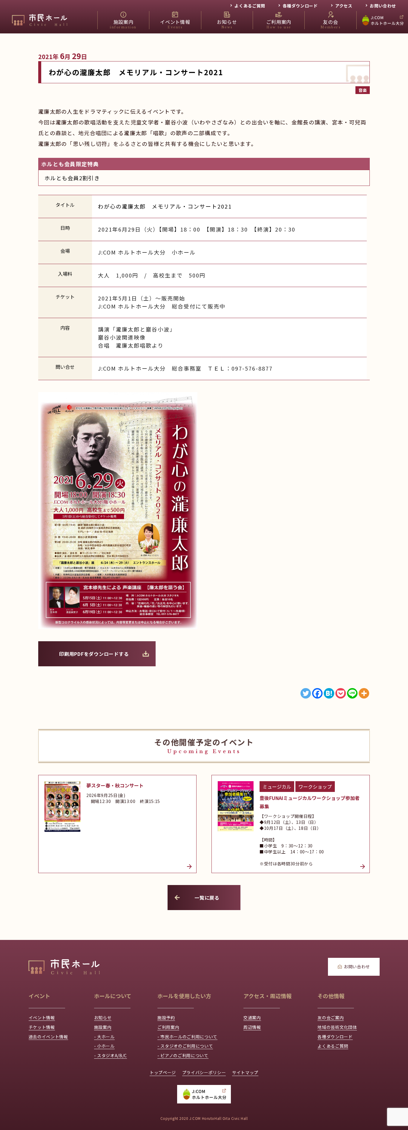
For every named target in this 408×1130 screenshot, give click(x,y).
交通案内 (252, 1017)
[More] (364, 693)
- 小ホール (104, 1046)
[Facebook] (317, 693)
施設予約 (166, 1017)
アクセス (343, 6)
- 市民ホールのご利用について (187, 1037)
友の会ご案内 (330, 1017)
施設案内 (103, 1027)
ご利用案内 (168, 1027)
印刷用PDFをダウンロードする (94, 653)
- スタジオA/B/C (110, 1055)
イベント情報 (42, 1017)
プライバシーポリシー (204, 1072)
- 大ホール (104, 1037)
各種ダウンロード (300, 6)
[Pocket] (340, 693)
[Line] (352, 693)
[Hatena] (329, 693)
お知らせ (103, 1017)
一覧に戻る (207, 897)
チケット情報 (42, 1027)
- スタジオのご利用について (185, 1046)
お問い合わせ (383, 6)
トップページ (163, 1072)
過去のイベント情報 (48, 1037)
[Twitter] (305, 693)
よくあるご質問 (249, 6)
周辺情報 (252, 1027)
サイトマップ (245, 1072)
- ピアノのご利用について (182, 1055)
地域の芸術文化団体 (337, 1027)
